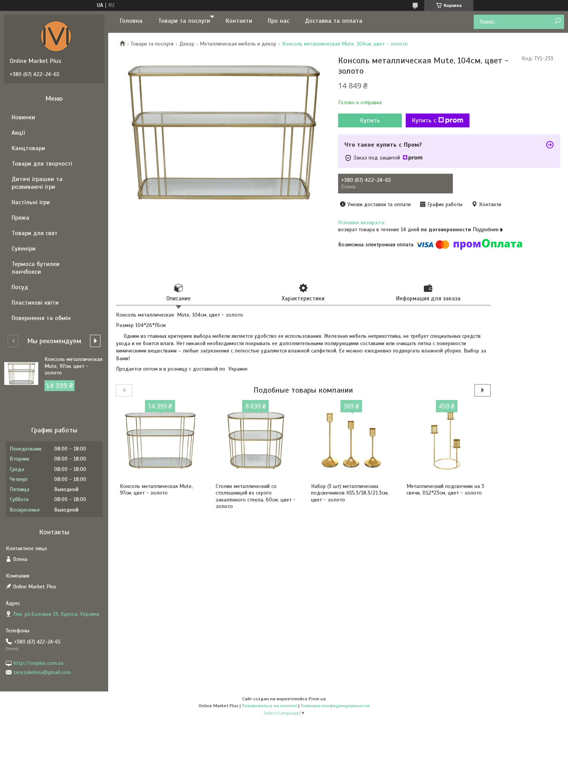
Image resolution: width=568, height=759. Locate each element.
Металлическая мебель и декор (238, 44)
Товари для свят (35, 233)
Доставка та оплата (333, 21)
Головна (131, 21)
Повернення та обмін (41, 318)
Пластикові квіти (35, 303)
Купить (370, 120)
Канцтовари (28, 148)
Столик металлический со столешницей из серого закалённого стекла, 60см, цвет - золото (256, 496)
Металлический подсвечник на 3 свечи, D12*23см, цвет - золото (445, 489)
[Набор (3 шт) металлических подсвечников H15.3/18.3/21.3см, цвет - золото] (351, 440)
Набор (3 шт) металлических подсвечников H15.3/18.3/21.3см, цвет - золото (350, 493)
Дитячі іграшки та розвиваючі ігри (37, 183)
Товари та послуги (184, 21)
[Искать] (557, 21)
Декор (186, 44)
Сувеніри (24, 248)
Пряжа (20, 218)
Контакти (239, 21)
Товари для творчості (42, 164)
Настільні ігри (31, 202)
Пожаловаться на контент (269, 705)
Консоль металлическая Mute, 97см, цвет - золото (156, 489)
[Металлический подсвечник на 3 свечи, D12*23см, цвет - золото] (446, 440)
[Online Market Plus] (56, 35)
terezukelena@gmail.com (42, 672)
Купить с (424, 120)
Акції (18, 133)
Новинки (23, 117)
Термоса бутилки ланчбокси (36, 268)
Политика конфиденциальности (335, 705)
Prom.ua (317, 698)
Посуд (20, 287)
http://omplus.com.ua (38, 663)
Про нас (278, 21)
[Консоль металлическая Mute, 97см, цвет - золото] (160, 440)
